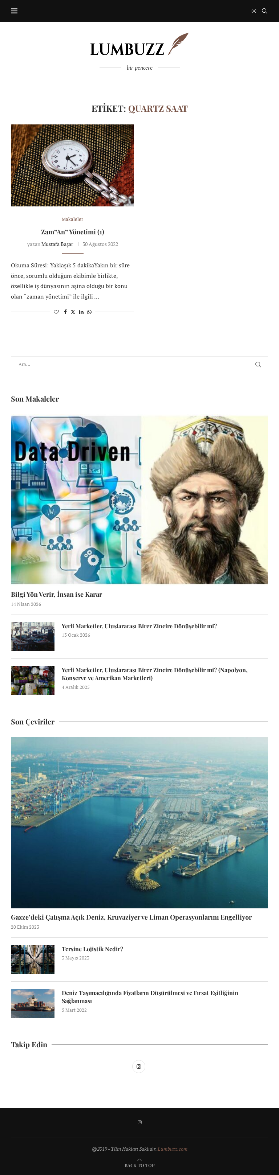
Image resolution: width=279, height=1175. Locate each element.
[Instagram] (254, 10)
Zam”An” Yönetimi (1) (72, 231)
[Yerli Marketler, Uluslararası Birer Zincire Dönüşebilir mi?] (32, 636)
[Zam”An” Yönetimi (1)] (72, 165)
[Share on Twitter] (73, 311)
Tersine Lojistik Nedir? (92, 949)
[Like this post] (56, 311)
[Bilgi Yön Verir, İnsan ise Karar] (139, 500)
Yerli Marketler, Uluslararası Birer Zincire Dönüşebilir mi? (139, 626)
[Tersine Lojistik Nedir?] (32, 959)
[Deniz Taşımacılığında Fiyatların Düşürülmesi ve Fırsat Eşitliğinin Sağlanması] (32, 1003)
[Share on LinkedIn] (81, 311)
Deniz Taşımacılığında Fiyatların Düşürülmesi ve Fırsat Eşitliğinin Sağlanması (150, 996)
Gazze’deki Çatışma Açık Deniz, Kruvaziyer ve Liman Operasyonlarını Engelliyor (131, 917)
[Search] (264, 10)
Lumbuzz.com (172, 1148)
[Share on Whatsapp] (89, 311)
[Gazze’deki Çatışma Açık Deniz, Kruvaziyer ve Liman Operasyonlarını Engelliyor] (139, 822)
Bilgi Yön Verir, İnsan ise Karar (56, 594)
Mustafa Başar (57, 244)
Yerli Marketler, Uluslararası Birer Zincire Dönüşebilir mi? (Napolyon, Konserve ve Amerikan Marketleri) (154, 674)
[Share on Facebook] (65, 311)
